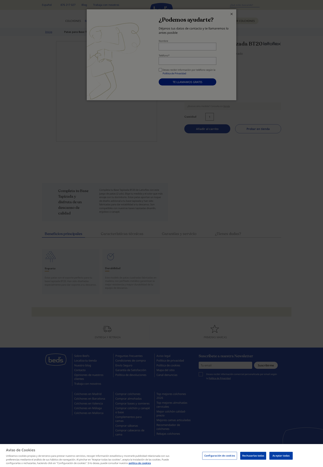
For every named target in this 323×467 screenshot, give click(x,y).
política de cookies (140, 463)
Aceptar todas (281, 455)
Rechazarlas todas (253, 455)
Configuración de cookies (219, 455)
